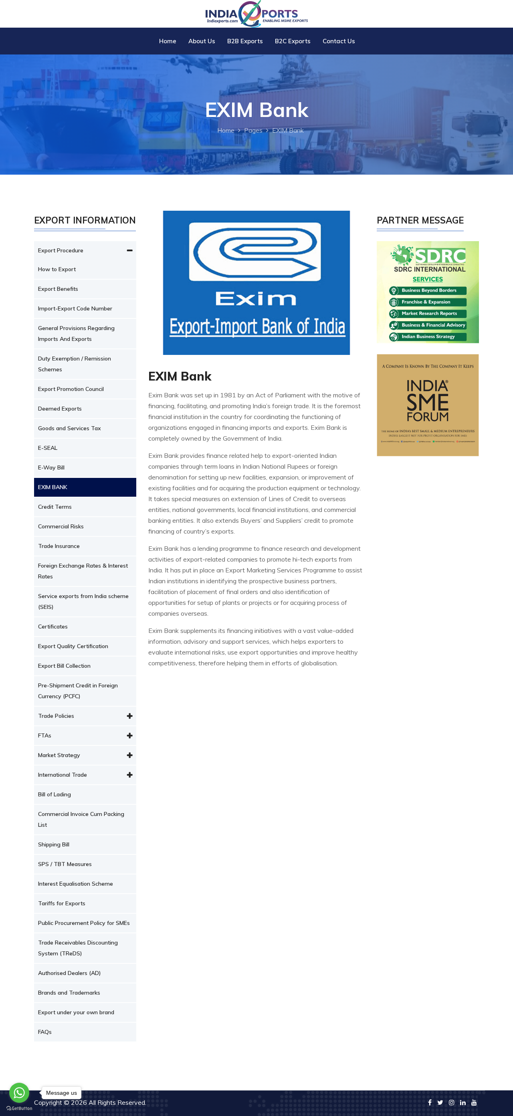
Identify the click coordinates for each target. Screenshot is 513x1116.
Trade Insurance (59, 546)
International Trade (62, 774)
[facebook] (430, 1102)
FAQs (45, 1031)
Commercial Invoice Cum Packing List (81, 819)
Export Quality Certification (73, 646)
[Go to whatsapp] (19, 1093)
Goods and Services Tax (69, 428)
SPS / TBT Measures (65, 864)
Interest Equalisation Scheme (75, 883)
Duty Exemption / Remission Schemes (74, 364)
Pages (253, 130)
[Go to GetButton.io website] (19, 1108)
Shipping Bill (53, 844)
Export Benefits (58, 288)
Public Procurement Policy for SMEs (84, 923)
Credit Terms (55, 506)
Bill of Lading (54, 794)
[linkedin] (463, 1102)
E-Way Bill (51, 467)
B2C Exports (293, 41)
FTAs (44, 735)
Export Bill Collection (64, 665)
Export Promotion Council (71, 389)
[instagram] (451, 1102)
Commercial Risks (61, 526)
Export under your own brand (76, 1012)
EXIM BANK (52, 487)
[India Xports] (257, 13)
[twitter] (440, 1102)
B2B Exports (245, 41)
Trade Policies (56, 715)
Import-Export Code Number (75, 308)
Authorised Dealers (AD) (69, 973)
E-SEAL (47, 447)
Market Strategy (59, 755)
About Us (201, 41)
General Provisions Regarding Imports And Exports (76, 333)
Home (167, 41)
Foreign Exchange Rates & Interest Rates (83, 571)
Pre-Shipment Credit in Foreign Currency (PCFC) (78, 691)
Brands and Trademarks (69, 992)
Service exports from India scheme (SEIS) (83, 601)
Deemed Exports (60, 408)
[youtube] (474, 1102)
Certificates (53, 626)
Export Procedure (60, 250)
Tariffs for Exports (61, 903)
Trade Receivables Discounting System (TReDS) (78, 948)
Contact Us (339, 41)
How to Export (57, 269)
